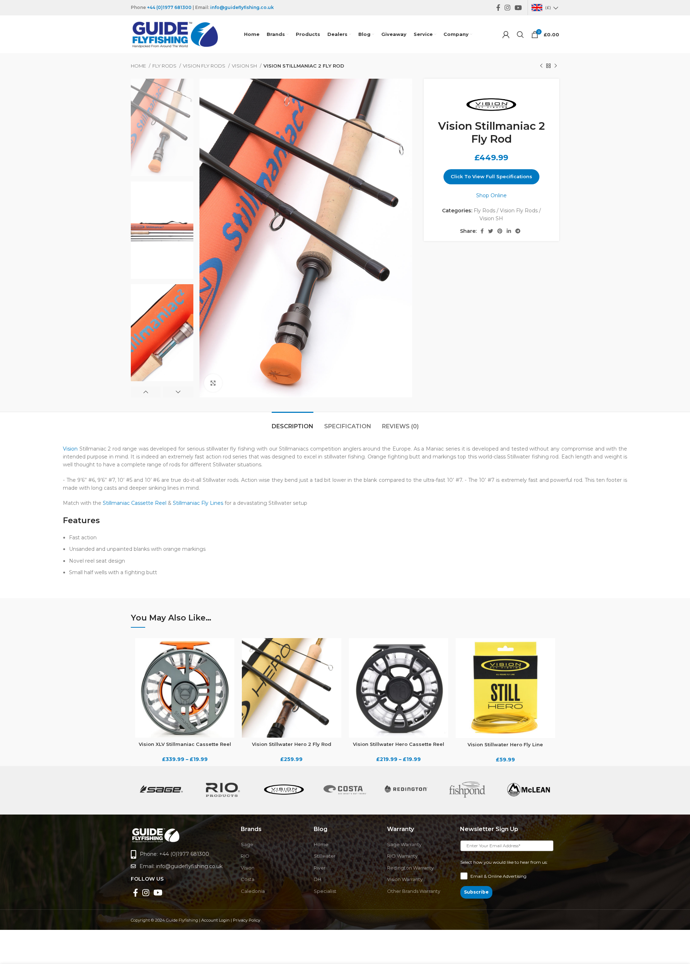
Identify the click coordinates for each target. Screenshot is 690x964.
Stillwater (325, 856)
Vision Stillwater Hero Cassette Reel (398, 744)
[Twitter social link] (490, 231)
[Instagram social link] (507, 7)
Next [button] (178, 392)
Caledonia (253, 891)
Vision (70, 449)
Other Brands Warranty (413, 891)
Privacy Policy (246, 920)
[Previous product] (541, 66)
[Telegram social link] (518, 231)
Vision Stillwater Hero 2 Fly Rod (291, 744)
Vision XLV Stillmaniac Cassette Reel (185, 744)
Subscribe (476, 892)
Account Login (215, 920)
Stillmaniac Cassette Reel (134, 503)
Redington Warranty (410, 868)
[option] (162, 127)
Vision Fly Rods (204, 66)
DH (317, 879)
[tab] (292, 423)
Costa (247, 879)
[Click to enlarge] (213, 383)
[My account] (506, 34)
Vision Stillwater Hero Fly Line (505, 744)
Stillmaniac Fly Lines (198, 503)
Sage (247, 844)
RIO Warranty (402, 856)
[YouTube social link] (518, 7)
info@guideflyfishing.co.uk (242, 7)
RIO (245, 856)
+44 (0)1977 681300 (169, 7)
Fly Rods (165, 66)
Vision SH (245, 66)
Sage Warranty (404, 844)
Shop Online (491, 195)
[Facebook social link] (498, 7)
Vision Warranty (405, 879)
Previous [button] (146, 392)
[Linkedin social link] (509, 231)
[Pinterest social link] (500, 231)
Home (139, 66)
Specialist (325, 891)
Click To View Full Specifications (491, 176)
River (320, 868)
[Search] (520, 34)
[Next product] (555, 66)
